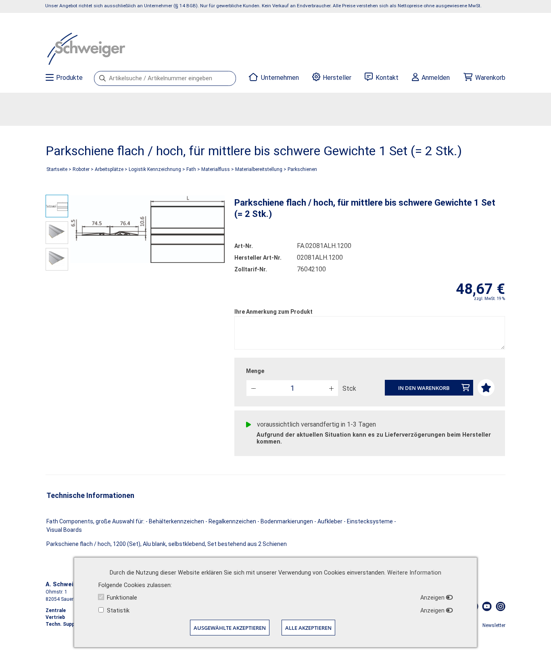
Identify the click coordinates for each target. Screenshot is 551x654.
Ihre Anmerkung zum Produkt (273, 311)
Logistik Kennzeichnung (155, 169)
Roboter (81, 169)
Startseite (56, 169)
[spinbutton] (292, 388)
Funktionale (122, 597)
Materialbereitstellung (258, 169)
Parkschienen (302, 169)
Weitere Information (414, 572)
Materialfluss (215, 169)
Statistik (118, 610)
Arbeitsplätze (109, 169)
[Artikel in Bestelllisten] (485, 387)
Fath (191, 169)
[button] (331, 388)
